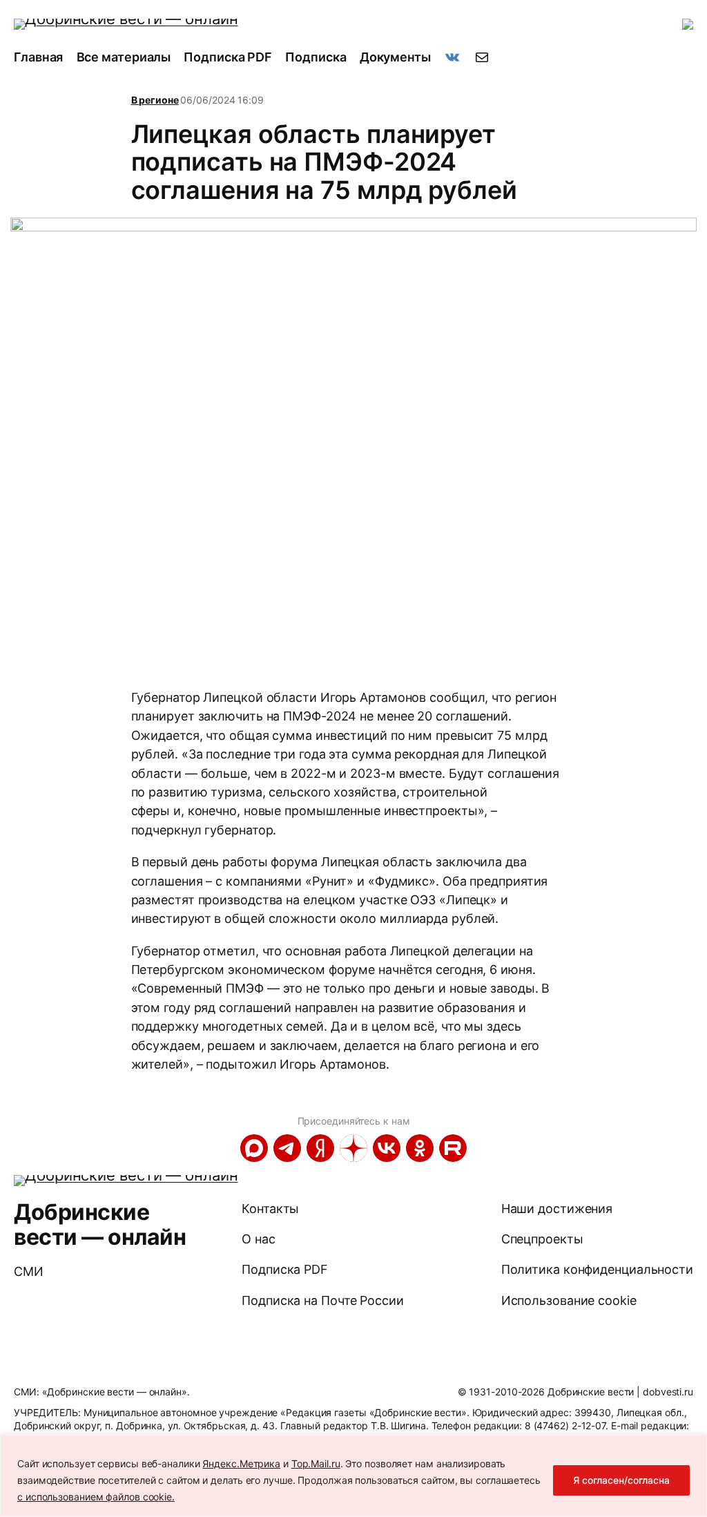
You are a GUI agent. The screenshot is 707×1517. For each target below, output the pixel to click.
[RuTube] (453, 1148)
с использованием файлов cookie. (96, 1496)
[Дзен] (353, 1148)
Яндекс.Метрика (241, 1463)
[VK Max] (254, 1148)
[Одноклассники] (420, 1148)
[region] (353, 1476)
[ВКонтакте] (386, 1148)
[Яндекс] (320, 1148)
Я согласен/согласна (621, 1480)
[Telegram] (287, 1148)
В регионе (155, 100)
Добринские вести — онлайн (100, 1224)
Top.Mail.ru (315, 1463)
